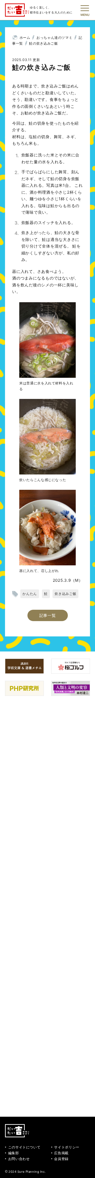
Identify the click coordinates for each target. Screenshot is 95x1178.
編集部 (13, 1153)
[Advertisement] (47, 905)
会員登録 (61, 1159)
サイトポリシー (66, 1147)
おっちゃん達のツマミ (54, 37)
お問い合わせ (19, 1159)
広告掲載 (61, 1153)
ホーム (25, 37)
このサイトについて (24, 1147)
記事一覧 (47, 615)
